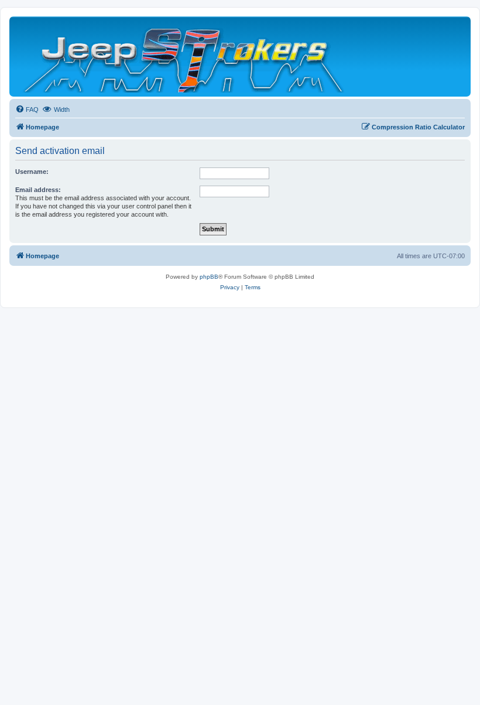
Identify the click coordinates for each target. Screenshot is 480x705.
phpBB (209, 276)
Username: (32, 171)
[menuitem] (27, 109)
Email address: (38, 189)
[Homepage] (184, 56)
